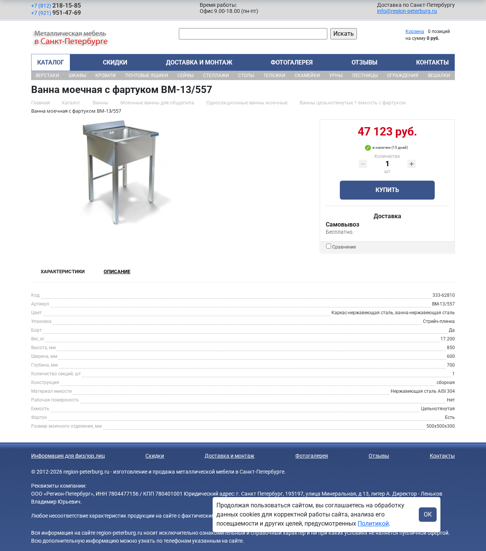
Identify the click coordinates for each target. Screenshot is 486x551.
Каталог (50, 62)
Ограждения (402, 75)
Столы (246, 75)
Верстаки (47, 75)
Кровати (105, 75)
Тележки (275, 75)
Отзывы (364, 62)
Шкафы (77, 75)
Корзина (415, 31)
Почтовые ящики (146, 75)
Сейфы (185, 75)
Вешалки (439, 75)
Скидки (115, 62)
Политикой (373, 523)
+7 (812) (56, 5)
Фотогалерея (292, 62)
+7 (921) (56, 12)
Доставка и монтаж (199, 62)
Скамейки (307, 75)
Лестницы (365, 75)
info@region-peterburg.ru (407, 11)
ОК (428, 514)
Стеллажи (216, 75)
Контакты (432, 62)
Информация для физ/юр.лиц (68, 456)
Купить (387, 190)
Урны (335, 75)
